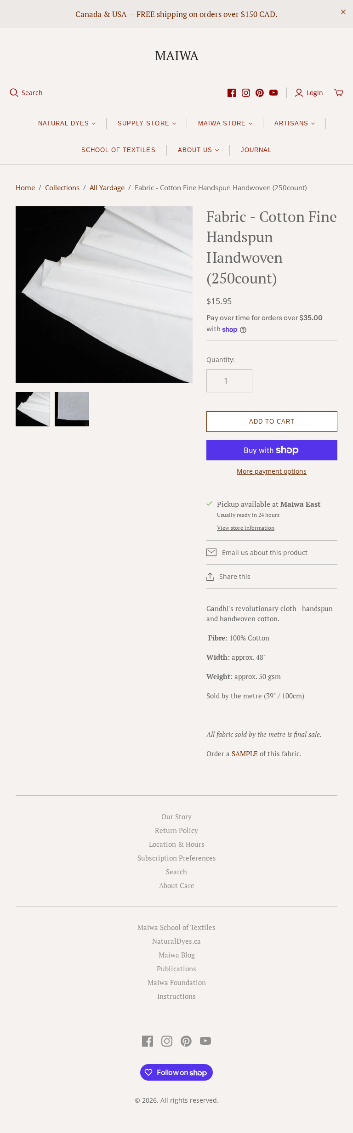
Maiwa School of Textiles (176, 927)
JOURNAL (256, 150)
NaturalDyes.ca (176, 941)
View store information (245, 527)
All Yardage (107, 187)
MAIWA (177, 55)
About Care (176, 885)
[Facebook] (231, 93)
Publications (176, 968)
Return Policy (176, 830)
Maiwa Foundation (177, 982)
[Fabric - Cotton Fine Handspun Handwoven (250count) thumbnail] (33, 409)
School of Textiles (118, 150)
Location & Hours (177, 844)
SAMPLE (245, 753)
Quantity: (220, 359)
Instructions (176, 996)
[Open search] (14, 92)
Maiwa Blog (177, 954)
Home (25, 187)
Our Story (176, 816)
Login (315, 92)
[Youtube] (273, 93)
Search (32, 92)
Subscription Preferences (176, 857)
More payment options (272, 471)
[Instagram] (246, 93)
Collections (62, 187)
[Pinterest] (260, 93)
